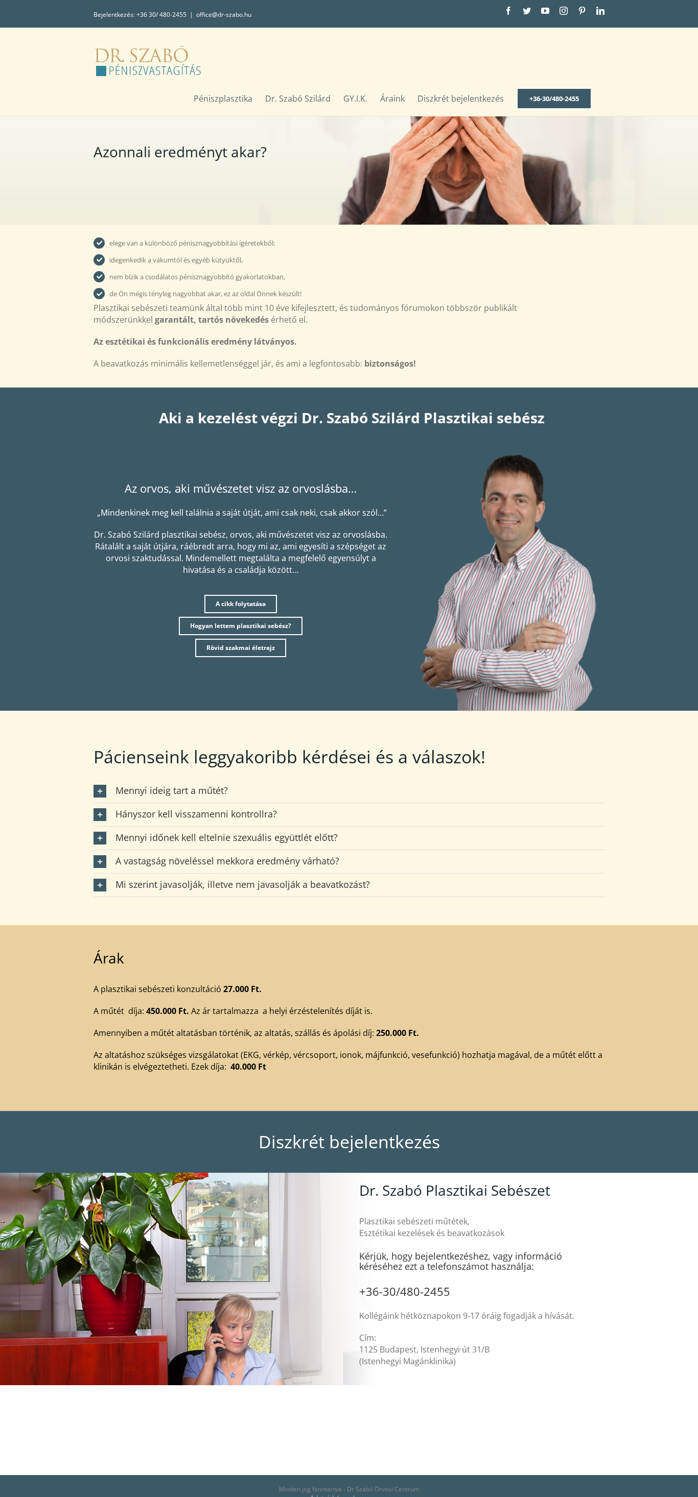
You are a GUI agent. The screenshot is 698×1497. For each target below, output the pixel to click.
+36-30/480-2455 (404, 1291)
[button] (349, 791)
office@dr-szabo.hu (223, 14)
